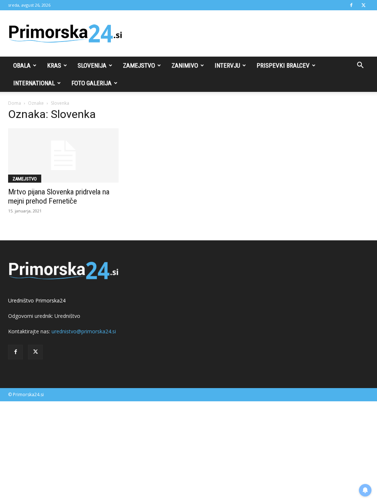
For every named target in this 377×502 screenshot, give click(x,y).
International (34, 83)
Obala (22, 65)
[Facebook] (351, 5)
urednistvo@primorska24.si (84, 331)
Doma (14, 103)
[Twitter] (363, 5)
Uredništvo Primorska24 (37, 300)
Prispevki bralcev (283, 65)
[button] (360, 65)
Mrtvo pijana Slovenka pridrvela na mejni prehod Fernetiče (58, 196)
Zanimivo (185, 65)
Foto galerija (91, 83)
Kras (54, 65)
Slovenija (92, 65)
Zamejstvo (139, 65)
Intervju (227, 65)
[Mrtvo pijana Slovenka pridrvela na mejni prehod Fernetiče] (63, 155)
